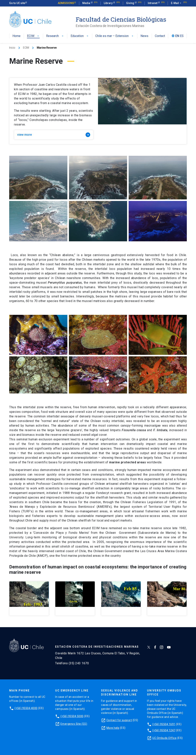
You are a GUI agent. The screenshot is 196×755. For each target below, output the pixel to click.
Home (16, 36)
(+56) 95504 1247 (163, 730)
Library (108, 3)
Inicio (12, 47)
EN (177, 36)
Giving (130, 3)
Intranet (153, 3)
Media (86, 3)
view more (53, 134)
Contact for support (119, 720)
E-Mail (176, 3)
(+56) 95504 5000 (71, 716)
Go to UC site (17, 3)
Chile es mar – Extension (114, 36)
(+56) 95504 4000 (26, 708)
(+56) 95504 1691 (163, 724)
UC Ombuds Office (164, 737)
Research (55, 36)
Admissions (66, 3)
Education (80, 36)
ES (182, 36)
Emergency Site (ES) (73, 723)
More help (112, 727)
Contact (160, 36)
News (144, 36)
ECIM (33, 36)
